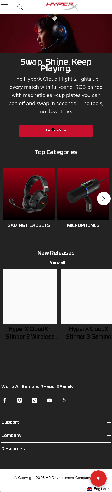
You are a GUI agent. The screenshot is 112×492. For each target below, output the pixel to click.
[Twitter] (64, 400)
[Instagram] (19, 400)
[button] (104, 198)
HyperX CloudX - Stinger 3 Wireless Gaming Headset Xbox (30, 334)
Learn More (56, 130)
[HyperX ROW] (28, 193)
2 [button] (59, 129)
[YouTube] (49, 400)
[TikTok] (34, 400)
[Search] (20, 7)
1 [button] (53, 129)
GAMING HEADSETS (29, 226)
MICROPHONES (83, 226)
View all (57, 262)
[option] (56, 79)
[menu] (4, 7)
